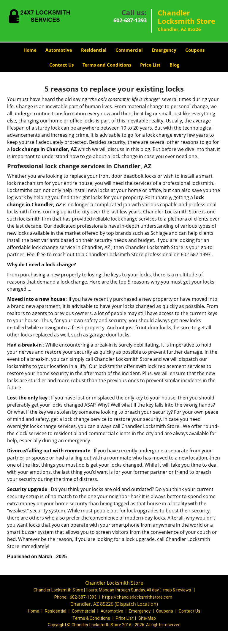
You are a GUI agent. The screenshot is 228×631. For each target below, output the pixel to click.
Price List (150, 65)
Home (30, 50)
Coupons (195, 50)
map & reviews (177, 590)
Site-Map (147, 618)
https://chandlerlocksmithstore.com (137, 597)
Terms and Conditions (107, 65)
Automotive (58, 50)
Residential (94, 50)
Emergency (164, 50)
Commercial (129, 50)
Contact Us (61, 65)
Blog (174, 65)
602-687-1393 (130, 20)
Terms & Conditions (91, 618)
